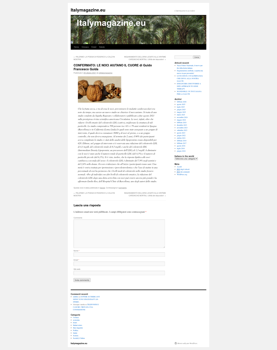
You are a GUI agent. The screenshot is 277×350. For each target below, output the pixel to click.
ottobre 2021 (181, 138)
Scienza (75, 335)
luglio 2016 (181, 148)
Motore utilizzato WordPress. (187, 343)
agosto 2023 (181, 133)
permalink (123, 187)
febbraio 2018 (181, 140)
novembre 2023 (182, 127)
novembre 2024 (182, 117)
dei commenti (183, 172)
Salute (102, 46)
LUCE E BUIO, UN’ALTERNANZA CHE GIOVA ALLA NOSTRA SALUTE (190, 78)
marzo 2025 (181, 114)
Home (76, 46)
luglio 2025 (181, 107)
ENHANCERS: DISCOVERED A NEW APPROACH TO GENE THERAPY (189, 86)
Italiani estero (77, 325)
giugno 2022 (181, 135)
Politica (75, 330)
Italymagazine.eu (88, 10)
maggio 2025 (181, 112)
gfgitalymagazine (105, 73)
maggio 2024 (181, 120)
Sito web (77, 269)
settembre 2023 (182, 130)
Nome (76, 250)
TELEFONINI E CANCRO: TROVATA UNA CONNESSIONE (86, 307)
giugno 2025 (181, 109)
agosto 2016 (181, 146)
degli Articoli (183, 169)
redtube (75, 296)
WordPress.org (182, 174)
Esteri (93, 46)
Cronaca (85, 46)
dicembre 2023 (182, 125)
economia (76, 320)
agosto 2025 (181, 104)
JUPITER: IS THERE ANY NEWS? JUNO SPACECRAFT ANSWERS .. (86, 299)
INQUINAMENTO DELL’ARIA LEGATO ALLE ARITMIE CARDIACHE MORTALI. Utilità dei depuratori (145, 57)
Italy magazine (78, 328)
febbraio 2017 (181, 143)
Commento (78, 217)
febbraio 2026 (181, 101)
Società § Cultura (79, 338)
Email (76, 260)
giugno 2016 (181, 151)
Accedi (179, 166)
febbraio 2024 (181, 122)
